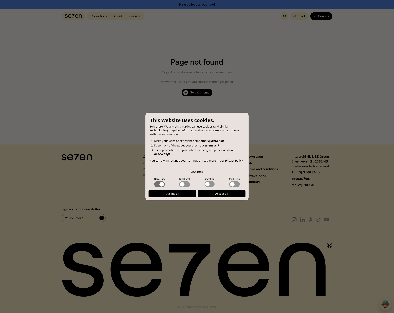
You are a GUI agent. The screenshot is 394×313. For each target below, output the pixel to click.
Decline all (172, 193)
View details (197, 171)
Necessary (159, 178)
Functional (184, 178)
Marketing (234, 178)
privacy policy (234, 160)
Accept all (221, 193)
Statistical (210, 178)
